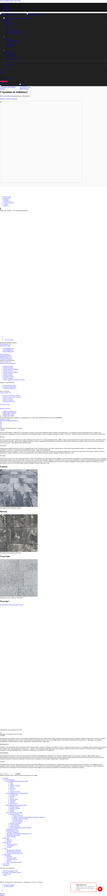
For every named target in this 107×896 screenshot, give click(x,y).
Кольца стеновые (8, 373)
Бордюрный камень (5, 356)
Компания (6, 21)
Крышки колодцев (8, 376)
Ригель (12, 787)
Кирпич (12, 809)
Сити (11, 790)
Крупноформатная (8, 351)
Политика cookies (5, 419)
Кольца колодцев (8, 367)
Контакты (6, 205)
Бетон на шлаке (7, 398)
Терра (11, 784)
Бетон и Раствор (11, 836)
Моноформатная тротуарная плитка (17, 805)
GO (1, 422)
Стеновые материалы (6, 359)
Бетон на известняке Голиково (12, 397)
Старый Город (14, 794)
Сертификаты (7, 201)
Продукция (6, 198)
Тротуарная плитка (5, 345)
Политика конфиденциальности (9, 420)
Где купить (6, 62)
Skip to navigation (5, 0)
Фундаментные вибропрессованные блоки (19, 833)
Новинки (6, 199)
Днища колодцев (8, 366)
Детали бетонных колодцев (8, 363)
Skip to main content (15, 0)
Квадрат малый (14, 806)
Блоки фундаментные (9, 385)
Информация (7, 51)
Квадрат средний (15, 808)
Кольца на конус (8, 370)
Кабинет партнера (8, 64)
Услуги (5, 29)
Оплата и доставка (8, 203)
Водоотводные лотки (6, 357)
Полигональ (13, 803)
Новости (9, 839)
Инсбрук (12, 796)
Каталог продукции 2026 (10, 871)
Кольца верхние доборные (10, 369)
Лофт (11, 782)
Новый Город (14, 799)
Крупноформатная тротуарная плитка (17, 781)
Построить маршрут (9, 885)
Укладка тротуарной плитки (15, 853)
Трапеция (12, 800)
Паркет (12, 811)
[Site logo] (13, 15)
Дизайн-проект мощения (14, 850)
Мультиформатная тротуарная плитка (17, 793)
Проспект (13, 788)
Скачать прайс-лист (5, 344)
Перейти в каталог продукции (9, 99)
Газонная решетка (5, 354)
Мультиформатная (8, 348)
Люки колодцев (7, 378)
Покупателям (7, 39)
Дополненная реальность (14, 851)
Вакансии (9, 841)
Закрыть (2, 895)
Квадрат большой (15, 785)
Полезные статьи (5, 404)
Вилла (12, 797)
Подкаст (9, 860)
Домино (12, 802)
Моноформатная (8, 350)
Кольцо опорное (8, 375)
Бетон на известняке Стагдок (11, 395)
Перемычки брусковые (9, 387)
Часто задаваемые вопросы (14, 862)
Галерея (5, 204)
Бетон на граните (8, 400)
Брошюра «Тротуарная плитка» (12, 872)
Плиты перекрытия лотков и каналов (14, 379)
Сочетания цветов (12, 859)
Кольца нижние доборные (10, 372)
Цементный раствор (9, 401)
